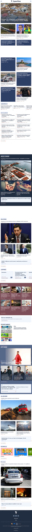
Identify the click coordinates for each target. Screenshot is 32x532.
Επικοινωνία (16, 518)
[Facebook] (14, 516)
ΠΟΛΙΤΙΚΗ (3, 219)
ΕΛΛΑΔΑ (3, 462)
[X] (18, 516)
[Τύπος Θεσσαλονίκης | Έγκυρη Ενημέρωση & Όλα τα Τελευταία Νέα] (16, 1)
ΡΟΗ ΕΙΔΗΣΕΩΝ (4, 113)
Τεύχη (16, 520)
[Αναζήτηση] (31, 1)
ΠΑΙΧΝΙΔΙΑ (4, 446)
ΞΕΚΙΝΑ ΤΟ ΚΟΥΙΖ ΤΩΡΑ (5, 391)
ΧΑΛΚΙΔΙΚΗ (4, 396)
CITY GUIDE (4, 347)
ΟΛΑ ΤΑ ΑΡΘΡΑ (3, 140)
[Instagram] (16, 516)
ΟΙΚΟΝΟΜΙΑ (4, 285)
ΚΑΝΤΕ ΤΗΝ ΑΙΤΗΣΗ (4, 320)
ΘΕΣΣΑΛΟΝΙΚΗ (5, 156)
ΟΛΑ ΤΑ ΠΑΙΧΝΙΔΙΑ (3, 458)
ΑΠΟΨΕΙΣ (3, 269)
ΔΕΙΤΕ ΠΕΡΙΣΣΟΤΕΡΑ (3, 381)
